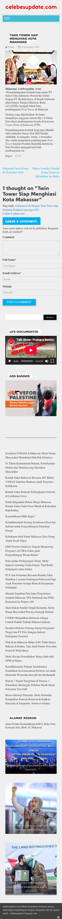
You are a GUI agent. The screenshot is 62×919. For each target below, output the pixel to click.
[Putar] (10, 361)
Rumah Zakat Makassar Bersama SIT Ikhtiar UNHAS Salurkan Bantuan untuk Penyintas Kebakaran (29, 482)
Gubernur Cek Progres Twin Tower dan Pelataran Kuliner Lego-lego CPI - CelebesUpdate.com (30, 209)
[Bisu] (46, 361)
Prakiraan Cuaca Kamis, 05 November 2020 (16, 170)
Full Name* (9, 260)
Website (7, 286)
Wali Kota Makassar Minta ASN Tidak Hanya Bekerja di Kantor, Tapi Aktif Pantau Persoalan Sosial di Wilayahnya (30, 646)
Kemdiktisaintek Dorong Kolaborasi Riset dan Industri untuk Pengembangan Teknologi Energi (30, 526)
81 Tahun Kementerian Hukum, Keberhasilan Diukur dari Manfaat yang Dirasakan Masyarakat (30, 467)
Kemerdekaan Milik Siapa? (20, 516)
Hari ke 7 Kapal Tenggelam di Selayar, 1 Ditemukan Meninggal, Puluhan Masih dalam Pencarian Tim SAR (30, 685)
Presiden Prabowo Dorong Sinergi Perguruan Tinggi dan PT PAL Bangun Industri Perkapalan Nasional (29, 632)
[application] (31, 350)
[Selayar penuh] (52, 361)
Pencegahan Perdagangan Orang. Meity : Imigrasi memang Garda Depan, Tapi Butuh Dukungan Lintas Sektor (29, 565)
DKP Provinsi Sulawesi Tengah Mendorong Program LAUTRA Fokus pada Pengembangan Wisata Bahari (29, 551)
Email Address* (12, 273)
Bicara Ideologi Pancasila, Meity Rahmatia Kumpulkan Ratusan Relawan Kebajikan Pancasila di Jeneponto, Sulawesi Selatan (28, 699)
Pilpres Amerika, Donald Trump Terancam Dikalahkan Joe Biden (45, 172)
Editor (11, 47)
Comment (8, 237)
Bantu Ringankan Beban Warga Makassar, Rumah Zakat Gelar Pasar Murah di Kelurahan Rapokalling (30, 506)
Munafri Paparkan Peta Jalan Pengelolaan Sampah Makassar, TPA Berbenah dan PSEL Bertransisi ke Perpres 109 (30, 597)
